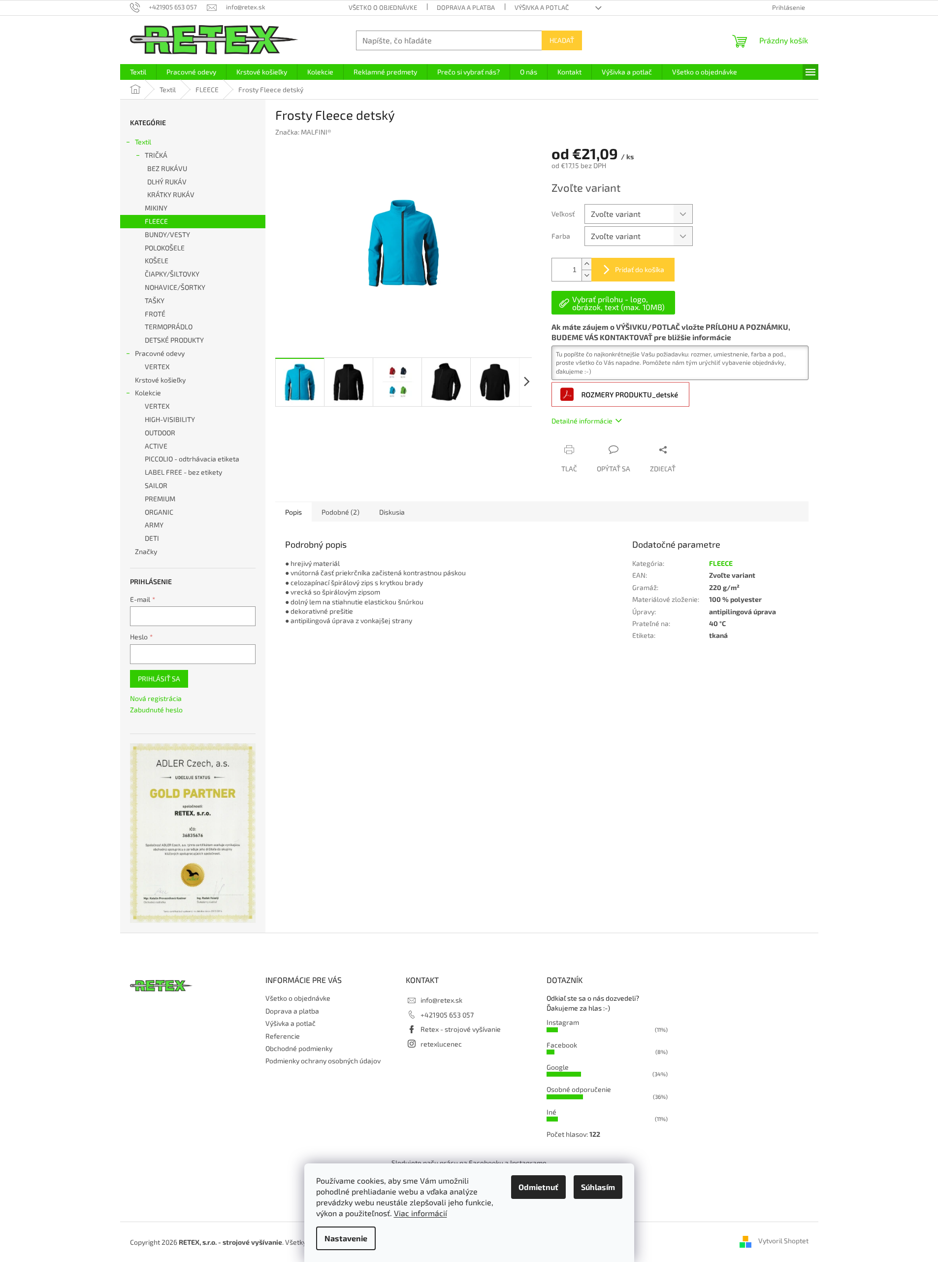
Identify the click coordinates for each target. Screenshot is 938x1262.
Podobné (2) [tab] (340, 512)
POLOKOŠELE (165, 248)
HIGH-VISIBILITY (170, 419)
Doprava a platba (466, 7)
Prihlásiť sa (159, 678)
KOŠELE (156, 260)
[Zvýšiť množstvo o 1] (586, 264)
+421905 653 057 (447, 1015)
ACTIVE (156, 446)
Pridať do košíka (639, 269)
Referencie (282, 1036)
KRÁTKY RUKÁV (170, 194)
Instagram (563, 1022)
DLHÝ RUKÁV (167, 181)
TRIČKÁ (156, 155)
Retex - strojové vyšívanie (460, 1029)
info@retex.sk (441, 1000)
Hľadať (562, 40)
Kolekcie (148, 392)
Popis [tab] (293, 512)
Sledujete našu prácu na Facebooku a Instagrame (469, 1162)
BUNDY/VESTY (167, 234)
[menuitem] (138, 72)
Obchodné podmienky (298, 1048)
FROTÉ (155, 314)
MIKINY (156, 208)
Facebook (562, 1045)
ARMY (154, 525)
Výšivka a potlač (542, 7)
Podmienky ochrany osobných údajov (323, 1060)
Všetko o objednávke (383, 7)
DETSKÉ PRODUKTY (174, 340)
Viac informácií (420, 1213)
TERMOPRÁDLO (169, 326)
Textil (143, 142)
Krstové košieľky (160, 380)
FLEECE (156, 221)
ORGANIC (159, 512)
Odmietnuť (538, 1187)
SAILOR (156, 485)
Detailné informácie (582, 421)
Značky (146, 551)
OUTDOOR (160, 432)
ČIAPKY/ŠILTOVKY (172, 274)
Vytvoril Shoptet (783, 1241)
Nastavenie (345, 1238)
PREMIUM (160, 498)
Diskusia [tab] (392, 512)
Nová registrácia (156, 698)
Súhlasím (598, 1187)
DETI (152, 538)
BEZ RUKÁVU (167, 168)
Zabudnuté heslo (156, 709)
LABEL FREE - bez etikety (183, 472)
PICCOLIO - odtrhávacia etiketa (192, 459)
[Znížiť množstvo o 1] (586, 275)
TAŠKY (154, 300)
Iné (551, 1112)
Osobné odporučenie (579, 1089)
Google (558, 1067)
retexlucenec (441, 1044)
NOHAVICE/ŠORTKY (175, 287)
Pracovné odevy (160, 353)
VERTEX (157, 366)
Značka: (303, 132)
